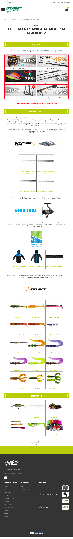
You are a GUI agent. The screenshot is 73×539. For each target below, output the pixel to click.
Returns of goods (9, 498)
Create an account (26, 489)
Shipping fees (7, 492)
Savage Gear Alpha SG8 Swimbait (27, 172)
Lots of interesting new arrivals (48, 494)
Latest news (13, 19)
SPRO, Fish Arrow (43, 507)
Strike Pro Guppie (43, 501)
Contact (6, 516)
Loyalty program (9, 507)
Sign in (22, 486)
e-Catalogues (8, 501)
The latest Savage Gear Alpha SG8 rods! (29, 19)
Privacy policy (8, 504)
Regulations (7, 489)
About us (6, 510)
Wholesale (7, 513)
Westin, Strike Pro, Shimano (46, 488)
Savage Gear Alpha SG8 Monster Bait (45, 172)
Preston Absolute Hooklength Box (54, 267)
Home (5, 19)
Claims (6, 495)
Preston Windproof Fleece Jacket (18, 267)
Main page (6, 486)
